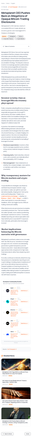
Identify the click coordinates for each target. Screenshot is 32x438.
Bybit (9, 198)
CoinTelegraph (11, 349)
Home (3, 3)
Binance (3, 198)
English (13, 3)
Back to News (8, 434)
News (7, 3)
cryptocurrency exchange (9, 196)
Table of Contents (10, 46)
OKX (14, 198)
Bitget (19, 198)
